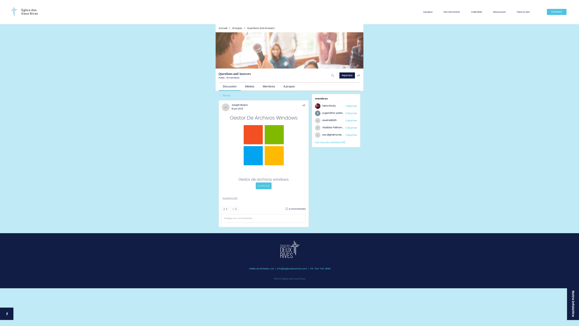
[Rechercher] (332, 75)
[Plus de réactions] (234, 209)
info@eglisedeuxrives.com (292, 268)
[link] (230, 86)
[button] (428, 12)
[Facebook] (7, 314)
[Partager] (304, 105)
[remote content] (264, 145)
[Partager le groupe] (358, 75)
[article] (264, 163)
